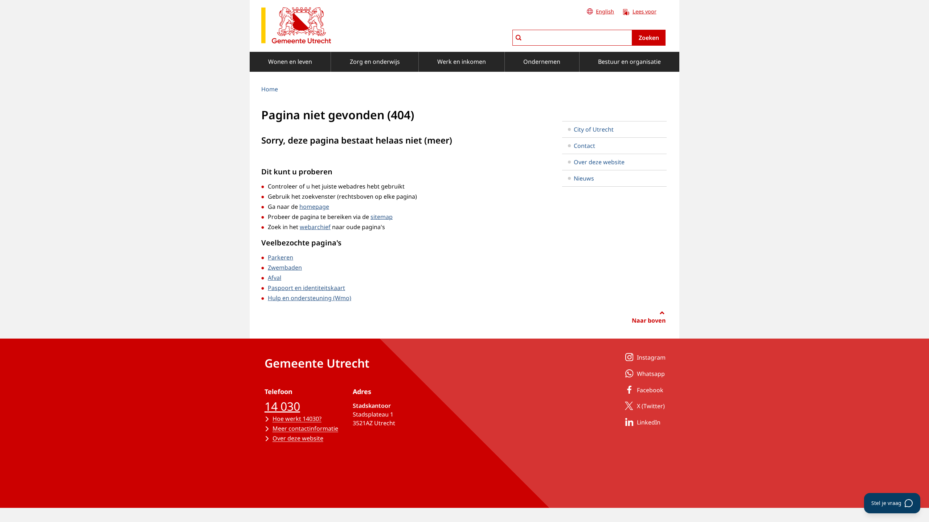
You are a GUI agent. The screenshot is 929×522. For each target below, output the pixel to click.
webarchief (315, 227)
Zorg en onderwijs (375, 62)
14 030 (282, 406)
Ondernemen (541, 62)
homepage (314, 207)
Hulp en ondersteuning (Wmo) (309, 298)
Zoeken (649, 38)
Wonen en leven (290, 62)
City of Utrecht (594, 129)
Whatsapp (651, 374)
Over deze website (599, 162)
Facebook (650, 390)
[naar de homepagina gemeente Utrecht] (296, 26)
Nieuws (584, 178)
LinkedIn (648, 422)
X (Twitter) (651, 406)
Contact (584, 146)
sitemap (382, 217)
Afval (274, 278)
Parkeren (280, 257)
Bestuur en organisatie (629, 62)
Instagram (651, 357)
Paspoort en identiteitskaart (306, 288)
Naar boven (649, 320)
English (605, 11)
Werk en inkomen (461, 62)
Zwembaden (285, 268)
